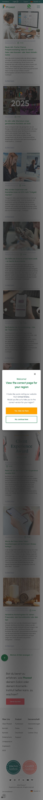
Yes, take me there (21, 411)
